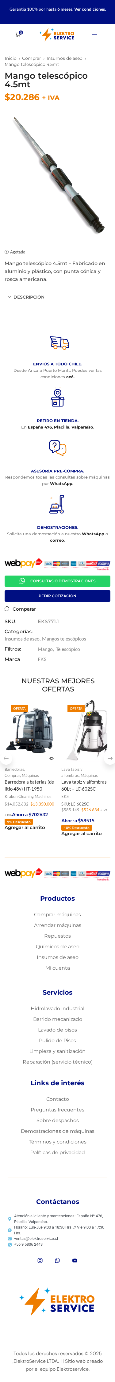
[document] (57, 691)
